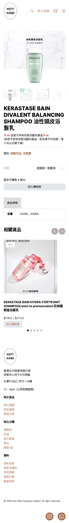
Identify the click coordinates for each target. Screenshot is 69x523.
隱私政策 (9, 463)
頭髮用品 (16, 153)
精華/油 (8, 447)
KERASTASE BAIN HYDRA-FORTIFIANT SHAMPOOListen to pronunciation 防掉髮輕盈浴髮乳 (33, 306)
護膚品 (8, 429)
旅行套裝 (9, 438)
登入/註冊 (43, 11)
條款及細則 (10, 468)
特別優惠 (9, 409)
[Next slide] (62, 231)
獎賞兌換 (9, 414)
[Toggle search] (31, 11)
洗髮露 (27, 153)
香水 (6, 443)
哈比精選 (9, 405)
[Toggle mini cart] (55, 11)
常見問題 (9, 472)
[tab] (12, 203)
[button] (61, 35)
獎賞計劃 (9, 476)
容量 (6, 168)
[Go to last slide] (54, 231)
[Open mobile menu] (63, 11)
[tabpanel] (34, 214)
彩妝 (6, 434)
